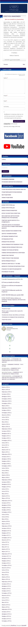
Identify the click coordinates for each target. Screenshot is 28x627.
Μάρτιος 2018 (5, 523)
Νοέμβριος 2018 (5, 507)
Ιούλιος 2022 (5, 417)
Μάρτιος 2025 (5, 389)
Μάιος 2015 (4, 602)
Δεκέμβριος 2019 (6, 484)
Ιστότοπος (6, 106)
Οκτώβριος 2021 (5, 438)
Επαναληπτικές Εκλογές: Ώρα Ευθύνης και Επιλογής (13, 314)
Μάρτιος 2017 (5, 551)
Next (24, 64)
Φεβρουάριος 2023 (6, 408)
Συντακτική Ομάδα (16, 59)
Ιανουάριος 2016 (5, 584)
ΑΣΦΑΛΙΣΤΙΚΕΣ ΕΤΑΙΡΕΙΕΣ (8, 255)
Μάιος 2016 (4, 574)
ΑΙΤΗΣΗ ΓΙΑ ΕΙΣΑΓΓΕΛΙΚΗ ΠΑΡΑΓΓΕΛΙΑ (11, 213)
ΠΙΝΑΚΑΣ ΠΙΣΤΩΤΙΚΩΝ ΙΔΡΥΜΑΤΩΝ (10, 250)
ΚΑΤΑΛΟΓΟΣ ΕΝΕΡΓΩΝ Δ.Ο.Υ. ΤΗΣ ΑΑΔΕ (11, 263)
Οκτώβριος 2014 (5, 618)
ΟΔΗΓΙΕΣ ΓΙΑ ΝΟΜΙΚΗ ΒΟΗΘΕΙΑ (9, 233)
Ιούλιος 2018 (5, 514)
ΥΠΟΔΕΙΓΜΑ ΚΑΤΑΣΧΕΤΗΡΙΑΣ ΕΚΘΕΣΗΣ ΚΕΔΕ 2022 (14, 189)
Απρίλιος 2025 (5, 387)
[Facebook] (14, 136)
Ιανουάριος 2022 (5, 431)
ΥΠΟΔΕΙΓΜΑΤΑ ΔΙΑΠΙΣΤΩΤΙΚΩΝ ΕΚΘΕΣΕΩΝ (12, 192)
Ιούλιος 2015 (5, 597)
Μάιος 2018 (4, 519)
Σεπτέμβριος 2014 (6, 621)
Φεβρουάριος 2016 (6, 581)
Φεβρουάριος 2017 (6, 553)
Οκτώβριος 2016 (5, 563)
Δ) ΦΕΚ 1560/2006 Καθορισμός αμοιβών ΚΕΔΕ (13, 295)
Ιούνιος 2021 (5, 445)
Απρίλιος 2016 (5, 577)
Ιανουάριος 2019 (5, 503)
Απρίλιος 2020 (5, 475)
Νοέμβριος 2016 (5, 560)
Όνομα (5, 95)
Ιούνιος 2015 (5, 600)
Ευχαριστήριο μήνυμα (6, 319)
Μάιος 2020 (4, 472)
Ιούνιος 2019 (5, 491)
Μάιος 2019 (4, 493)
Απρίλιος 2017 (5, 549)
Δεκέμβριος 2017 (6, 530)
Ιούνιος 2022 (5, 419)
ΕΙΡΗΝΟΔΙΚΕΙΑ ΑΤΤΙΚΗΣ (7, 239)
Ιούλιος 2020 (5, 468)
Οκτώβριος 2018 (5, 509)
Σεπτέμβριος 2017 (6, 537)
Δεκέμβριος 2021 (6, 433)
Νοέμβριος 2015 (5, 588)
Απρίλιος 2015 (5, 604)
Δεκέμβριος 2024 (6, 396)
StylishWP (24, 625)
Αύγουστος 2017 (5, 540)
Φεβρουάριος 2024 (6, 401)
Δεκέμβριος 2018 (6, 505)
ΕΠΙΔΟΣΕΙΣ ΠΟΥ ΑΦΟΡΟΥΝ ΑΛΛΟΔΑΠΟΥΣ (11, 269)
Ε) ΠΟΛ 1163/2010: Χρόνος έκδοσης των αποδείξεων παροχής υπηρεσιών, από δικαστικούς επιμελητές (14, 299)
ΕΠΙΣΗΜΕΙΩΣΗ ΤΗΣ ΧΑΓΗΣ (8, 271)
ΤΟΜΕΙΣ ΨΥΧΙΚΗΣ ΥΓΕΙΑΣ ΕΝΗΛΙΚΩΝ (10, 258)
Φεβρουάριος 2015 (6, 609)
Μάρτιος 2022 (5, 426)
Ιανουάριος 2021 (5, 456)
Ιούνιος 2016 (5, 572)
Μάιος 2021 (4, 447)
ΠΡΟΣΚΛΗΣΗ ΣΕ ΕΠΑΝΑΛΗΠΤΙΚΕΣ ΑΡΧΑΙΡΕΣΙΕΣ (13, 317)
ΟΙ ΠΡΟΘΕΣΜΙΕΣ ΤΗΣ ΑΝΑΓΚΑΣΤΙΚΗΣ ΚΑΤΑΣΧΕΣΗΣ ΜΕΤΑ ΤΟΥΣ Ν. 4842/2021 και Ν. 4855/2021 (12, 378)
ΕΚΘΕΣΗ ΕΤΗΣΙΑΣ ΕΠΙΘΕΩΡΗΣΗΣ (9, 210)
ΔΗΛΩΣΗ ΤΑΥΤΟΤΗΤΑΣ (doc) (8, 205)
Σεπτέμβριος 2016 (6, 565)
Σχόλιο (6, 78)
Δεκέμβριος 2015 (6, 586)
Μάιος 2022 (4, 422)
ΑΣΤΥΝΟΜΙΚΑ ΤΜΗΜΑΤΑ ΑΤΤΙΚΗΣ (10, 236)
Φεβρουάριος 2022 (6, 428)
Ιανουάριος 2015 (5, 611)
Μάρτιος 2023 (5, 405)
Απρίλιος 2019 (5, 496)
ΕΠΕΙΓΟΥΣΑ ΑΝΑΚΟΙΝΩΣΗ (12, 16)
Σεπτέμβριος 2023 (6, 403)
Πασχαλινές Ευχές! (6, 308)
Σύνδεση (4, 159)
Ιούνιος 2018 (5, 516)
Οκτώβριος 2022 (5, 410)
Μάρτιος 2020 (5, 477)
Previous (6, 64)
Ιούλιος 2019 (5, 489)
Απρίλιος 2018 (5, 521)
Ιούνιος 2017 (5, 544)
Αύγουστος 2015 (5, 595)
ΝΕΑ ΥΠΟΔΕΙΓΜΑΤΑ (6, 194)
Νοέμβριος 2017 (5, 533)
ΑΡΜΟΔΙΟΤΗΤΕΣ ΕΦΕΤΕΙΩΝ (8, 241)
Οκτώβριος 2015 (5, 590)
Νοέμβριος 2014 (5, 616)
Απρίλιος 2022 (5, 424)
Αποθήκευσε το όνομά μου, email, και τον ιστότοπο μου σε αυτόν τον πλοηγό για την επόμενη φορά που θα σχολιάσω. (13, 116)
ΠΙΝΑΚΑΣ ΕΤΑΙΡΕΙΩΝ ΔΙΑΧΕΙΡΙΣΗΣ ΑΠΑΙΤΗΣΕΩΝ (13, 252)
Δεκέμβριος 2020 (6, 459)
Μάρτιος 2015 (5, 607)
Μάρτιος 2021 (5, 452)
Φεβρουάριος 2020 (6, 479)
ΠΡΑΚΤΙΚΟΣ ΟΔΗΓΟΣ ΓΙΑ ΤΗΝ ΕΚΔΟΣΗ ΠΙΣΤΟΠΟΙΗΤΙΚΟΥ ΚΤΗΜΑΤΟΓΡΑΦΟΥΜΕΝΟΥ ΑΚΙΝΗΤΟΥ (12, 226)
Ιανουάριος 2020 (5, 482)
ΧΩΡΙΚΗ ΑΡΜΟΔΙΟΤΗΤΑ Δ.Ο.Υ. (9, 260)
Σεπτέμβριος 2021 (6, 440)
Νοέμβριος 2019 (5, 486)
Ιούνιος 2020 (5, 470)
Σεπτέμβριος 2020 (6, 465)
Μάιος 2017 (4, 547)
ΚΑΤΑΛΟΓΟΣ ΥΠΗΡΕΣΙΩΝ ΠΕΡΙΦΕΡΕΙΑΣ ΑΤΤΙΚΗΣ (13, 266)
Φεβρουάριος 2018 (6, 526)
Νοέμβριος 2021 (5, 435)
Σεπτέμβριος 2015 (6, 593)
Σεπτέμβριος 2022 (6, 412)
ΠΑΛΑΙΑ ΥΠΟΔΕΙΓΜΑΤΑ (7, 197)
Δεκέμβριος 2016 (6, 558)
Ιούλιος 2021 (5, 442)
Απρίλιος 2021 (5, 449)
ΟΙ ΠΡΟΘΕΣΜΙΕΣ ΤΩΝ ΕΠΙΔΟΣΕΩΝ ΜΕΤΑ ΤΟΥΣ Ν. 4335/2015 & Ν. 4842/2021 (11, 360)
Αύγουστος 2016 (5, 567)
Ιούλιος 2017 (5, 542)
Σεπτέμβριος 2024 (6, 398)
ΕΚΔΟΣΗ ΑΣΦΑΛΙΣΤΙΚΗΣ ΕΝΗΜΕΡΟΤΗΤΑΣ (11, 230)
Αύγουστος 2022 (5, 415)
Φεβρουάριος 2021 (6, 454)
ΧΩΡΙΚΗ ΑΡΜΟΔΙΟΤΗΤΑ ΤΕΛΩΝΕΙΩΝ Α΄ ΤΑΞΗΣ (12, 244)
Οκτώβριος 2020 (5, 463)
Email (5, 101)
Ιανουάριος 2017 (5, 556)
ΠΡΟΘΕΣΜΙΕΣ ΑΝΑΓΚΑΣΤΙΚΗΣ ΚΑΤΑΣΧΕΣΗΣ (12, 182)
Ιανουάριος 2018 (5, 528)
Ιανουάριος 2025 (5, 394)
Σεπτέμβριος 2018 (6, 512)
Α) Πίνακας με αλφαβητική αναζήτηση (10, 282)
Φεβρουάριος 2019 (6, 500)
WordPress (13, 625)
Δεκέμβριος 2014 (6, 614)
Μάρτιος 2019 (5, 498)
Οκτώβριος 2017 (5, 535)
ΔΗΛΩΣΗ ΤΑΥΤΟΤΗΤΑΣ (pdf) (8, 207)
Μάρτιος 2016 (5, 579)
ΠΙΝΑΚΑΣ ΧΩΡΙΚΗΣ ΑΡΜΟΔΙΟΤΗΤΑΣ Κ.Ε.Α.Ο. (12, 247)
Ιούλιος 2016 (5, 570)
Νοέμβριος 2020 (5, 461)
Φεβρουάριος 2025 (6, 391)
